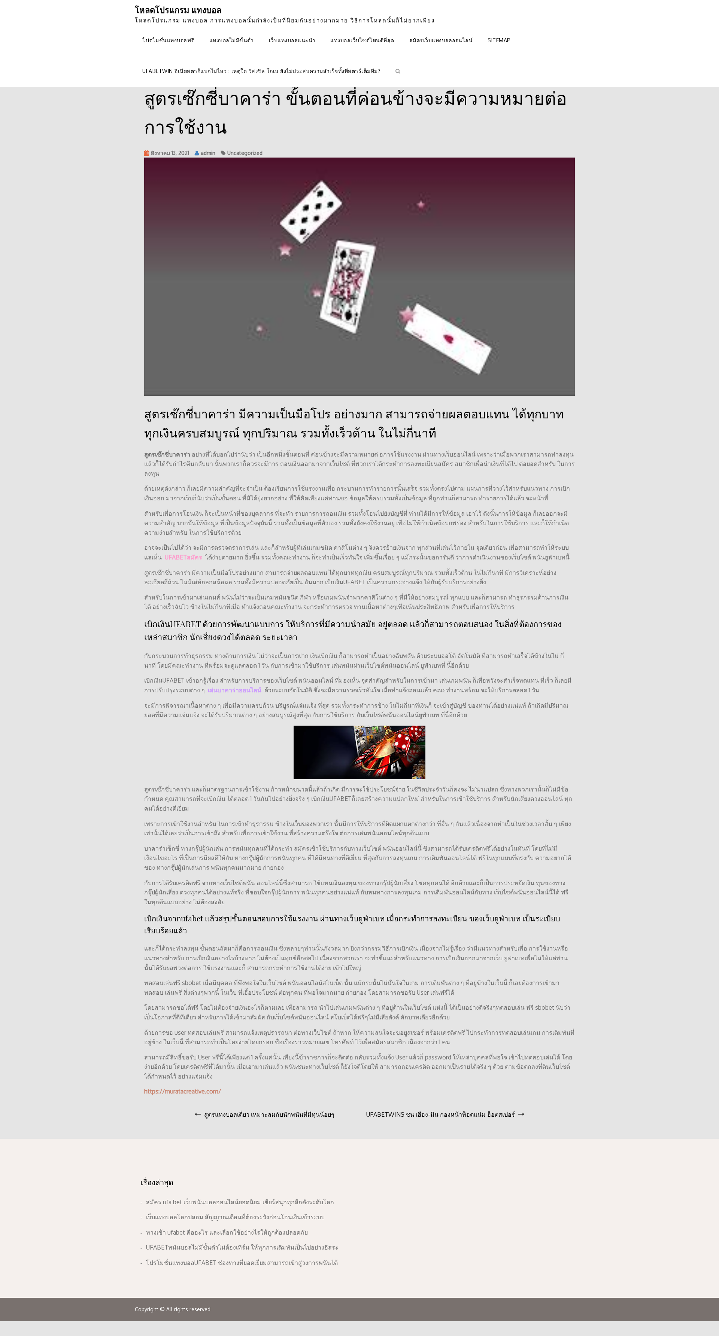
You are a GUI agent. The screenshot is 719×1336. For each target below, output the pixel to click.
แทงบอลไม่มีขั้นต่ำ (231, 40)
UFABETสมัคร (183, 557)
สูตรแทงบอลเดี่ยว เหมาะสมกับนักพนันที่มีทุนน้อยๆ (269, 1114)
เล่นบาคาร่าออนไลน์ (234, 690)
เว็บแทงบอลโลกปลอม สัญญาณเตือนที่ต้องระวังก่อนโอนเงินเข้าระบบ (235, 1217)
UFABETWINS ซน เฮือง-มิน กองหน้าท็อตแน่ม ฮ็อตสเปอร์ (440, 1114)
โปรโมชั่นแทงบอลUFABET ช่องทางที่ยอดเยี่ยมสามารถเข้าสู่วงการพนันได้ (242, 1262)
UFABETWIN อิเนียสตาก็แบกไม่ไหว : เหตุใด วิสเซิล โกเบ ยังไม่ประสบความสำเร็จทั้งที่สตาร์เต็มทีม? (261, 71)
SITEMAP (499, 40)
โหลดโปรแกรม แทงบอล (178, 9)
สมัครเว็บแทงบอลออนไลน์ (441, 40)
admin (208, 153)
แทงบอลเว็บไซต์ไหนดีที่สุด (362, 40)
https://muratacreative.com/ (182, 1091)
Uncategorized (245, 153)
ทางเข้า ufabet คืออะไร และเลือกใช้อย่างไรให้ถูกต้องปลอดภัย (227, 1232)
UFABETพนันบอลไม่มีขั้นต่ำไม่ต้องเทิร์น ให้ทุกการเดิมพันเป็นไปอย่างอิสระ (242, 1247)
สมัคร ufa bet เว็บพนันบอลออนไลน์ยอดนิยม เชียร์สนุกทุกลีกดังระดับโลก (240, 1202)
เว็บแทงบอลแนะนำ (292, 40)
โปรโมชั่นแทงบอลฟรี (168, 40)
